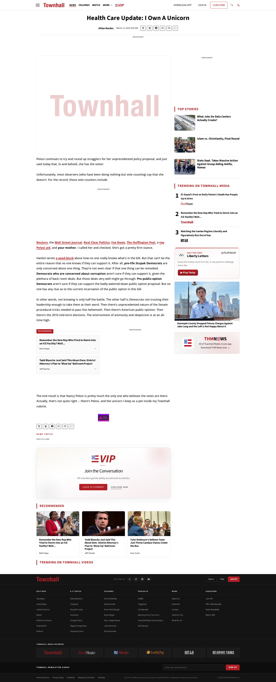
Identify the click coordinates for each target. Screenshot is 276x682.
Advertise (176, 604)
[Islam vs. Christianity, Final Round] (184, 145)
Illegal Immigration (78, 625)
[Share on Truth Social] (150, 28)
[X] (129, 579)
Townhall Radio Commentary (150, 620)
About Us (176, 598)
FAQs (222, 579)
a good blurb (65, 258)
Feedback (71, 677)
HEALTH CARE (43, 439)
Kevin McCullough (111, 609)
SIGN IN (202, 5)
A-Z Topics (75, 591)
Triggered (142, 604)
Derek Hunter (109, 604)
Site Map (101, 677)
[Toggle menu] (37, 5)
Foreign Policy (76, 620)
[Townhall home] (47, 579)
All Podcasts (143, 625)
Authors (39, 631)
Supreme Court (76, 631)
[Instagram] (135, 579)
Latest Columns (43, 609)
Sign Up (233, 667)
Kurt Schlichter (110, 598)
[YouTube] (148, 579)
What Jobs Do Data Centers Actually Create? (214, 118)
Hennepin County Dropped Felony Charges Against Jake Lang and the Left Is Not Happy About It (205, 325)
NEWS (72, 5)
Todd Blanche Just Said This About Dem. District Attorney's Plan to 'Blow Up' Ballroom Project (101, 544)
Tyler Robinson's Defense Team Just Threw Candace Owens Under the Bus (149, 543)
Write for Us (177, 620)
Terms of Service (42, 677)
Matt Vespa (44, 553)
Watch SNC (210, 615)
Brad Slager (109, 615)
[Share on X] (143, 28)
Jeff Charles (90, 553)
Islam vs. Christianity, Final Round (218, 139)
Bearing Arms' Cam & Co (148, 615)
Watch (39, 615)
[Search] (231, 5)
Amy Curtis (135, 553)
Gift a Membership (213, 604)
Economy (74, 615)
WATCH (96, 5)
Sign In (211, 579)
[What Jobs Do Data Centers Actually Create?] (184, 123)
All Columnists (110, 631)
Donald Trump (76, 609)
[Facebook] (142, 579)
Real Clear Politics (97, 242)
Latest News (41, 604)
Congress (74, 604)
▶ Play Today (187, 272)
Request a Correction (86, 677)
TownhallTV (41, 625)
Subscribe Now (119, 487)
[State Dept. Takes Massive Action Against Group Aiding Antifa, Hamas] (184, 167)
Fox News (118, 242)
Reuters (42, 242)
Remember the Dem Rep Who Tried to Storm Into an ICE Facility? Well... (55, 543)
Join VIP (233, 579)
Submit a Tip (177, 615)
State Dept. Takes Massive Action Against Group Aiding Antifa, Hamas (217, 164)
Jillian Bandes (106, 28)
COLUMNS (84, 5)
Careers (175, 609)
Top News (40, 598)
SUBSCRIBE (219, 5)
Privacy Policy (58, 677)
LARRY (140, 598)
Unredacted (143, 609)
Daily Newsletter (212, 609)
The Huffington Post (141, 242)
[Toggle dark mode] (238, 5)
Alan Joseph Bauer (112, 620)
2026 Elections (76, 598)
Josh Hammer (110, 625)
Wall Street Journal (68, 242)
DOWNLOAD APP (183, 5)
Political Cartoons (44, 620)
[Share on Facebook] (156, 28)
